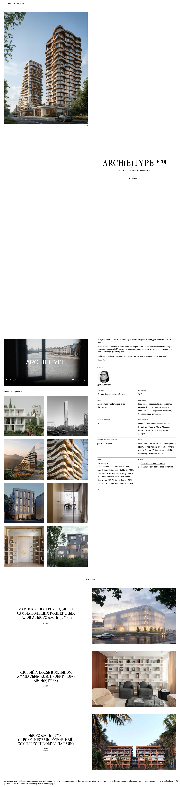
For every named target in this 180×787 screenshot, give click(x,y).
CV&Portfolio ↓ (107, 444)
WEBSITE (134, 176)
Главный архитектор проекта (153, 463)
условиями (160, 781)
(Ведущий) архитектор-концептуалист (157, 467)
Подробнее (102, 360)
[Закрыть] (177, 781)
